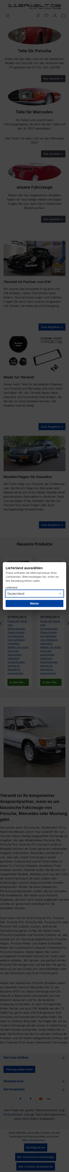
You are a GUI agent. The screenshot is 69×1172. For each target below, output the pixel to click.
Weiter (34, 603)
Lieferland (11, 587)
